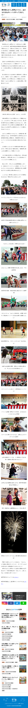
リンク (15, 703)
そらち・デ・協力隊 (19, 19)
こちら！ (16, 577)
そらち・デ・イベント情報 (10, 19)
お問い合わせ (21, 703)
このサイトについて (9, 703)
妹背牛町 (3, 19)
